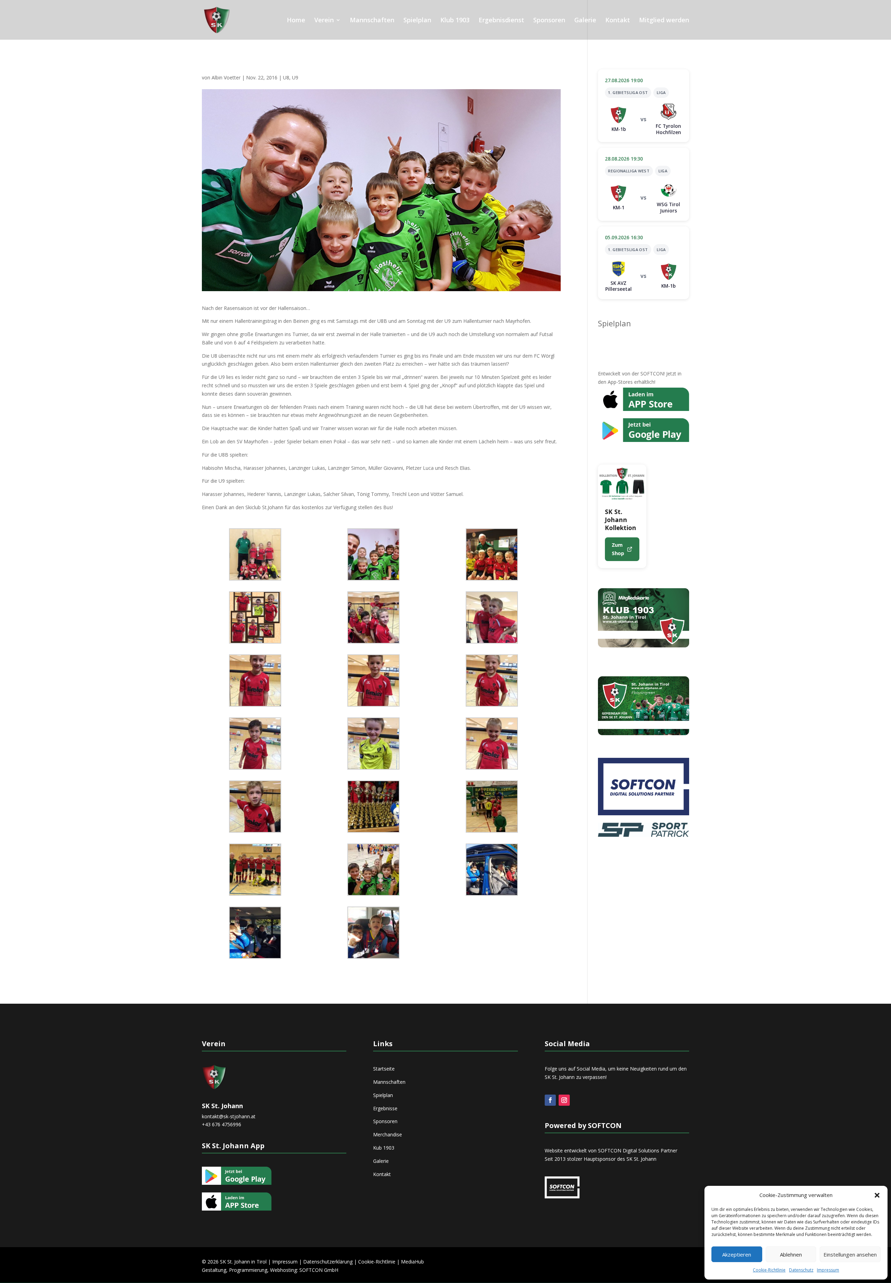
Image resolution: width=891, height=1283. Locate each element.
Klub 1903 (455, 20)
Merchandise (387, 1134)
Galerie (585, 20)
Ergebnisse (385, 1108)
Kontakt (617, 20)
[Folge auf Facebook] (550, 1100)
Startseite (384, 1068)
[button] (877, 1195)
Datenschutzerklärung (328, 1261)
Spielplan (417, 20)
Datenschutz (801, 1270)
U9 (295, 77)
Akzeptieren (736, 1254)
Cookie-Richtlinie (769, 1270)
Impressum (828, 1270)
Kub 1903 (383, 1147)
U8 (286, 77)
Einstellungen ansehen (850, 1254)
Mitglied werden (664, 20)
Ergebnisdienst (501, 20)
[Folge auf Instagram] (564, 1100)
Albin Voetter (226, 77)
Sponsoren (549, 20)
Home (296, 20)
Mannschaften (372, 20)
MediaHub (412, 1261)
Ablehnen (791, 1254)
